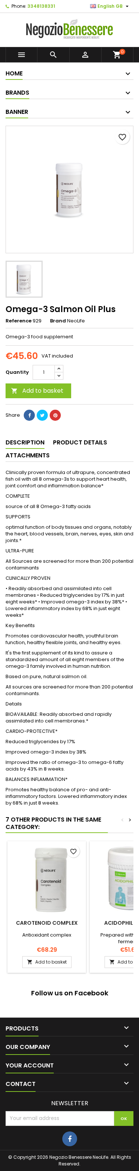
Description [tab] (25, 442)
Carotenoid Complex (47, 923)
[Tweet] (42, 415)
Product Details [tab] (80, 442)
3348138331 (41, 6)
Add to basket (37, 390)
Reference (19, 321)
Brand (58, 321)
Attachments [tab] (28, 455)
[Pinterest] (55, 415)
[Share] (29, 415)
